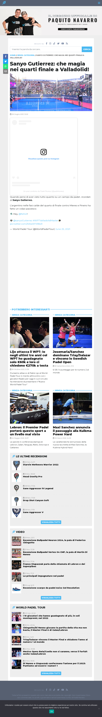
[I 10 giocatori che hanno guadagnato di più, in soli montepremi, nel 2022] (16, 616)
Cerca (87, 49)
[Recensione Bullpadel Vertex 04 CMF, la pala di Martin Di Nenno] (16, 553)
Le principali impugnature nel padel (43, 576)
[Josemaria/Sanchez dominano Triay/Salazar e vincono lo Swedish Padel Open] (72, 332)
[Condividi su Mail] (5, 71)
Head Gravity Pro (32, 476)
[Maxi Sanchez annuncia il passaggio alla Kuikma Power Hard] (72, 408)
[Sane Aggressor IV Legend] (16, 489)
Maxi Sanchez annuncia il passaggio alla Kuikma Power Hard (72, 431)
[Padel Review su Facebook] (46, 43)
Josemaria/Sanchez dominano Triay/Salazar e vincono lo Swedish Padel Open (71, 357)
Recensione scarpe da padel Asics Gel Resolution (51, 588)
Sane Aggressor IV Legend (38, 488)
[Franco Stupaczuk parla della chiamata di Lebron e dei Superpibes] (16, 565)
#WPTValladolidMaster (45, 220)
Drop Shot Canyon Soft (36, 500)
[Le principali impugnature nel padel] (16, 576)
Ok (52, 711)
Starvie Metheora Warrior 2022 (40, 464)
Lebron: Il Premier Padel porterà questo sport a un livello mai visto (29, 431)
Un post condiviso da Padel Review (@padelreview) (43, 191)
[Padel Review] (4, 3)
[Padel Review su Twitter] (58, 43)
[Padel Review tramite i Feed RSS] (67, 43)
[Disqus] (51, 266)
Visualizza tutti (51, 522)
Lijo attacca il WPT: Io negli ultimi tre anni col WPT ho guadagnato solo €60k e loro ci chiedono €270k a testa (29, 358)
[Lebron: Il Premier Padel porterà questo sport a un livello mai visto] (29, 408)
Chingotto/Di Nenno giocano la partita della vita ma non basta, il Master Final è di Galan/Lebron (55, 629)
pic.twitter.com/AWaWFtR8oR (26, 223)
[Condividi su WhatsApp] (5, 66)
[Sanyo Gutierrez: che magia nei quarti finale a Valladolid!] (51, 92)
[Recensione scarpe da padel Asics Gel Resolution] (16, 588)
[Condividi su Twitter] (5, 61)
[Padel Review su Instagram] (50, 43)
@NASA (23, 214)
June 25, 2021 (62, 229)
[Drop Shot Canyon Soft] (16, 501)
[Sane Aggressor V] (16, 513)
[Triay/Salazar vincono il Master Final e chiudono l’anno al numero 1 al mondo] (16, 640)
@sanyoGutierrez (22, 220)
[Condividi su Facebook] (5, 56)
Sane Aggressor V (33, 512)
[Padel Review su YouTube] (62, 43)
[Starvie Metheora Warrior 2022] (16, 465)
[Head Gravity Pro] (16, 477)
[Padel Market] (51, 22)
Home (12, 55)
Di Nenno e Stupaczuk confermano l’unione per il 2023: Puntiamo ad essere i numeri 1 (54, 664)
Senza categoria (26, 55)
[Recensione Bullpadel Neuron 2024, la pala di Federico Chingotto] (16, 541)
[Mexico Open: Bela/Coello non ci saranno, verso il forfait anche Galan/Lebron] (16, 652)
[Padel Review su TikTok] (54, 43)
